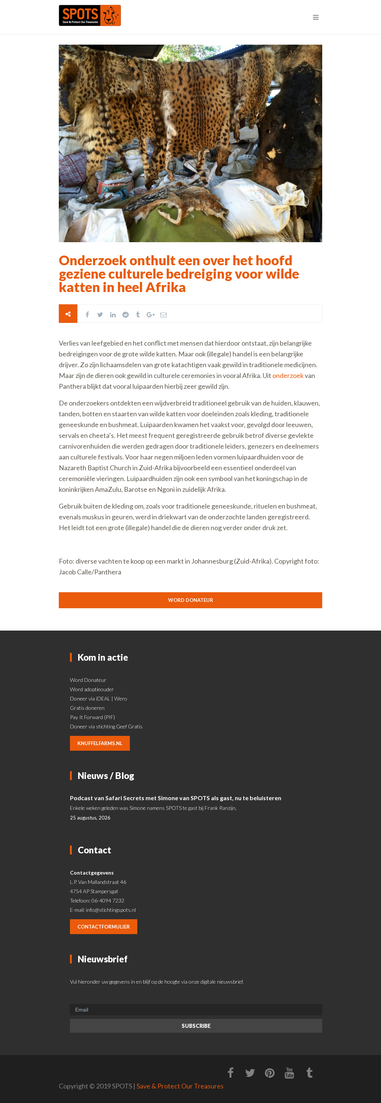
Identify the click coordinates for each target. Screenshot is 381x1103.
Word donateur (190, 600)
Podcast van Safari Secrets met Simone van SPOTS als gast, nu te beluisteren (175, 797)
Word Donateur (88, 680)
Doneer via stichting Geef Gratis (106, 726)
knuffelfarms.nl (99, 743)
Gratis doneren (87, 708)
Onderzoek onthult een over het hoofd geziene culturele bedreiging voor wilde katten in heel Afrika (179, 273)
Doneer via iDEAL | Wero (98, 698)
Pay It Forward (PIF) (92, 717)
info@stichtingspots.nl (111, 910)
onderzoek (288, 375)
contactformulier (103, 927)
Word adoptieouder (92, 689)
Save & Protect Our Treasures (180, 1086)
